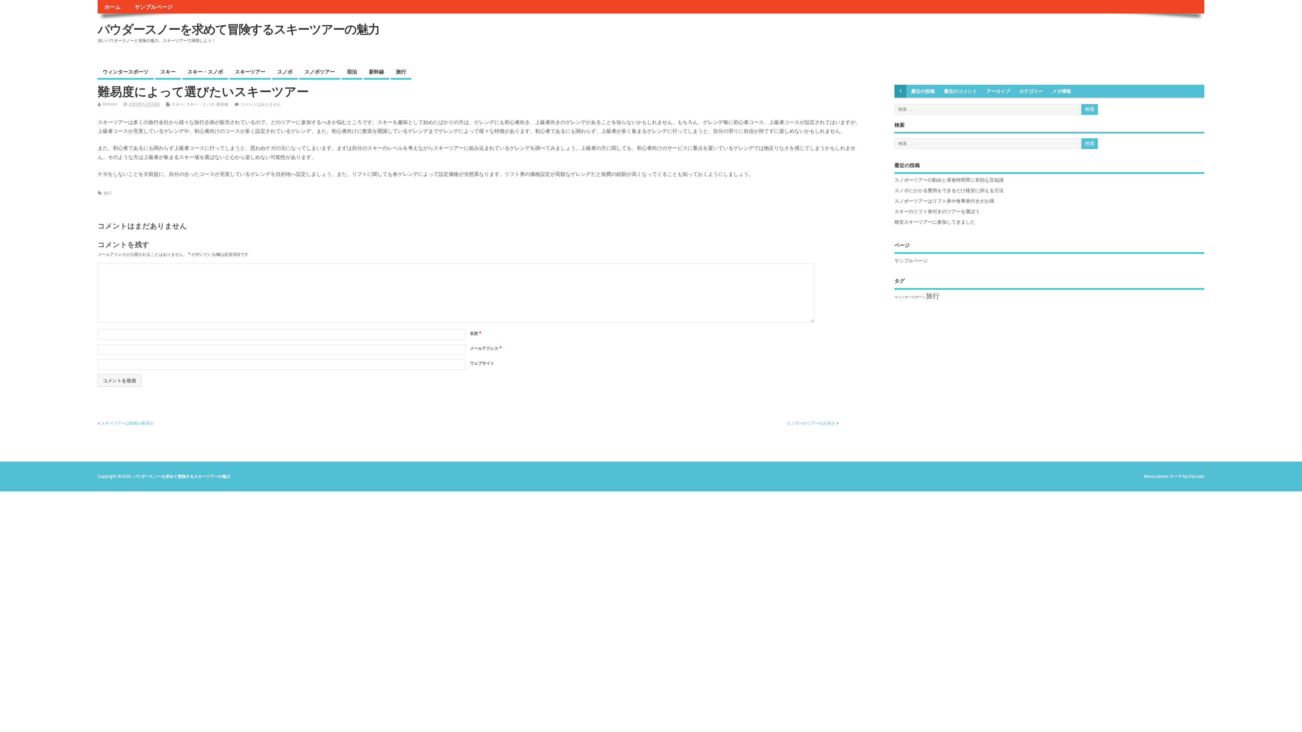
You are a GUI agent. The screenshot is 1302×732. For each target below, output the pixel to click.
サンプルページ (154, 7)
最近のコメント (960, 91)
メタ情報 (1061, 91)
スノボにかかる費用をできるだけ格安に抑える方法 (949, 190)
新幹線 (376, 71)
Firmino (110, 104)
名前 (475, 333)
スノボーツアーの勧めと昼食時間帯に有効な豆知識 (949, 180)
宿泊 (352, 71)
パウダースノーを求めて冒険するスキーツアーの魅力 (238, 29)
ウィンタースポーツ (126, 71)
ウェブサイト (482, 363)
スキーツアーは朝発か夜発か (127, 423)
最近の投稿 (923, 91)
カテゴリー (1031, 91)
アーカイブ (998, 91)
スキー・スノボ (205, 71)
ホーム (112, 7)
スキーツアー (250, 71)
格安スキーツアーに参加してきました (934, 222)
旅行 (401, 71)
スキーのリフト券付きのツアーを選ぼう (937, 211)
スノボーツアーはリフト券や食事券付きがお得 (944, 201)
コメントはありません (260, 104)
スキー (168, 71)
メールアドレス (486, 348)
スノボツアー (319, 71)
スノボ (285, 71)
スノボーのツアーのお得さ (811, 423)
